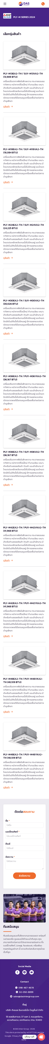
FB (17, 972)
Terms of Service (37, 1036)
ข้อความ (10, 856)
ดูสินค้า (6, 106)
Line (24, 972)
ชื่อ (7, 820)
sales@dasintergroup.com (26, 996)
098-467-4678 (43, 3)
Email (31, 972)
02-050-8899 (26, 992)
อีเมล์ (7, 843)
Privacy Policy (18, 1036)
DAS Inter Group (24, 4)
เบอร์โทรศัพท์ (12, 831)
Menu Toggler (5, 3)
